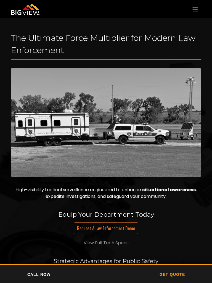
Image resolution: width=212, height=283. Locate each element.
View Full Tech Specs (106, 243)
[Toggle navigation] (195, 9)
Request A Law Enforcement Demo (106, 228)
